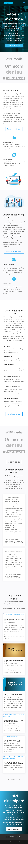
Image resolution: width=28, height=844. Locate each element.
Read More (14, 779)
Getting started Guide (14, 45)
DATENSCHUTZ (17, 838)
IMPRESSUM (8, 838)
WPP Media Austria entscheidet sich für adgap (14, 620)
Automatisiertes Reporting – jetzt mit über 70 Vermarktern (14, 720)
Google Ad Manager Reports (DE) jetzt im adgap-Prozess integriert (13, 763)
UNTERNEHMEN (10, 836)
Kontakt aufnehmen (14, 414)
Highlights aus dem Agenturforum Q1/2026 (13, 661)
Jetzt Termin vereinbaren (14, 252)
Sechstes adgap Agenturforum (13, 694)
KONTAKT (18, 836)
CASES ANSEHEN (14, 462)
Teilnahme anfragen (14, 129)
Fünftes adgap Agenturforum (12, 740)
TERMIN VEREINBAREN (14, 829)
